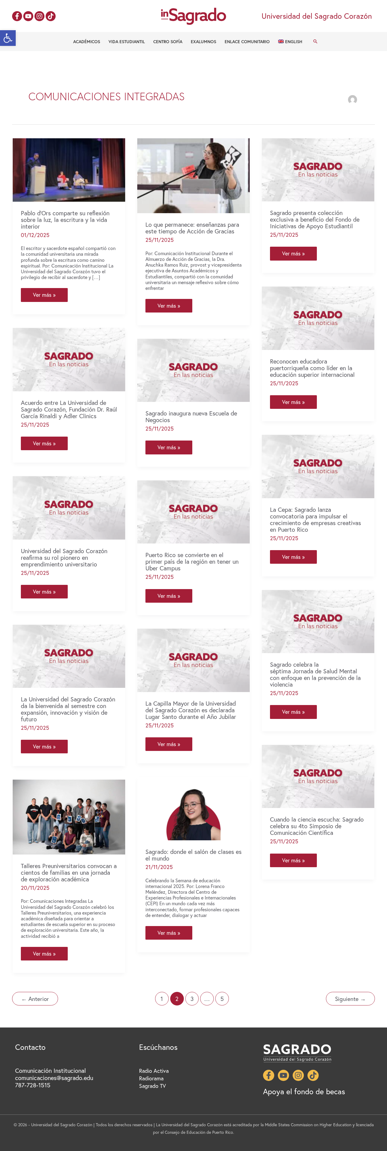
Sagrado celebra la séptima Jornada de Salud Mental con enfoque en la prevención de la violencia (315, 674)
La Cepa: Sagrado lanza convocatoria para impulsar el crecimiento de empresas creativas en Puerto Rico (315, 519)
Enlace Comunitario (247, 41)
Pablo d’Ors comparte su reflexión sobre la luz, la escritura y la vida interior (65, 219)
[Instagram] (39, 16)
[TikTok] (51, 16)
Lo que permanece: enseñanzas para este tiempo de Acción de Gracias (192, 227)
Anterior (35, 998)
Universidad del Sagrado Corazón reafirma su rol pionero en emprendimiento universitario (64, 557)
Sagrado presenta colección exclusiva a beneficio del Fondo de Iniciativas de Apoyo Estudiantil (314, 219)
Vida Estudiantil (127, 41)
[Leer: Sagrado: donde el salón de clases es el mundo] (193, 807)
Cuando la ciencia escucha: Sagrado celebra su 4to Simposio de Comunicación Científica (317, 826)
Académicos (86, 41)
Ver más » (44, 296)
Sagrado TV (152, 1085)
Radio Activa (154, 1070)
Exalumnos (203, 41)
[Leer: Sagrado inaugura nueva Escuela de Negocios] (193, 369)
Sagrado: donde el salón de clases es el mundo (193, 855)
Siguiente (350, 998)
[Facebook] (17, 16)
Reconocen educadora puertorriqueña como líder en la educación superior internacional (312, 368)
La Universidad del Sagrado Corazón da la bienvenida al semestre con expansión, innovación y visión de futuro (68, 709)
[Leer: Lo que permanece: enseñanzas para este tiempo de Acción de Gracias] (193, 174)
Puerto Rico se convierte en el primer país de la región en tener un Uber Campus (192, 561)
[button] (8, 38)
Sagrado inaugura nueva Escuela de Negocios (191, 416)
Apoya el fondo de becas (304, 1091)
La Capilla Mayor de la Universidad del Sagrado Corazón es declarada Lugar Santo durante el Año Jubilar (190, 710)
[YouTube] (28, 16)
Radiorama (151, 1078)
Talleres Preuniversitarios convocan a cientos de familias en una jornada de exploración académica (69, 872)
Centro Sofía (167, 41)
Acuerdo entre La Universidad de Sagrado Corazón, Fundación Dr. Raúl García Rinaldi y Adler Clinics (69, 409)
